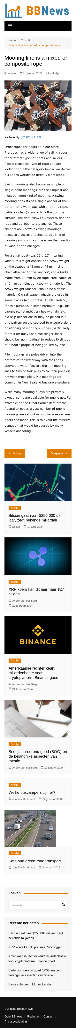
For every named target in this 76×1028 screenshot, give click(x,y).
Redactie (33, 1016)
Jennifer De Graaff (23, 799)
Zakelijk (54, 73)
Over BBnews (13, 1016)
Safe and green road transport (35, 861)
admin (12, 73)
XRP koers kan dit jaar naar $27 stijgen (35, 947)
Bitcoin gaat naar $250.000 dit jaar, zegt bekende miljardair (35, 936)
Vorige (17, 453)
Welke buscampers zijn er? (32, 792)
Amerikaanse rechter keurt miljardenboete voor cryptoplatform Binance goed (33, 673)
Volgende (57, 453)
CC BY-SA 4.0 (30, 137)
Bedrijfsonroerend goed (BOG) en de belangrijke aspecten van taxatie (38, 756)
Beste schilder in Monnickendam (30, 984)
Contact (48, 1016)
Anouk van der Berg (24, 600)
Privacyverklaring (15, 1021)
